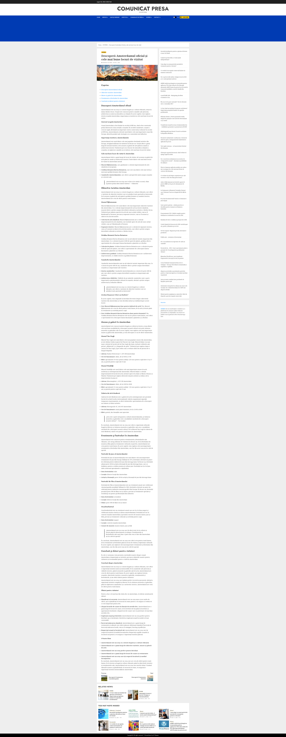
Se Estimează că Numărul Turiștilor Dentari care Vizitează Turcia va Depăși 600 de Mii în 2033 (173, 192)
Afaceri (141, 711)
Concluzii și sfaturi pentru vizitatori (113, 101)
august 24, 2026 (115, 717)
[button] (178, 17)
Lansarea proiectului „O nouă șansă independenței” (148, 714)
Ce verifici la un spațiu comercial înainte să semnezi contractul (116, 725)
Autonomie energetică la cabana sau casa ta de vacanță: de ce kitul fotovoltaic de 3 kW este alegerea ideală (174, 287)
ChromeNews (147, 735)
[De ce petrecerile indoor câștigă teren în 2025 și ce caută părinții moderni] (134, 725)
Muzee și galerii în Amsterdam (111, 95)
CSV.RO (163, 309)
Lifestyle (124, 17)
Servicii (104, 17)
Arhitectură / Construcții (115, 710)
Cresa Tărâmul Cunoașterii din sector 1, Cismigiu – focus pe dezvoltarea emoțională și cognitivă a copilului (173, 264)
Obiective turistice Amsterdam (111, 92)
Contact (156, 17)
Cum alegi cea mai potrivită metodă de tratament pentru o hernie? (178, 714)
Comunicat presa (143, 9)
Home (98, 17)
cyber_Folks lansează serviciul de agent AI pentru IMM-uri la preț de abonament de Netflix (173, 184)
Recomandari (113, 722)
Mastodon (163, 302)
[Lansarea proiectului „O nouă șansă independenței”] (134, 714)
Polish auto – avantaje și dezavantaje (171, 237)
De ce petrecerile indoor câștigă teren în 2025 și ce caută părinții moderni (148, 725)
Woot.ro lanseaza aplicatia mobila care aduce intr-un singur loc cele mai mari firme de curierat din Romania (173, 169)
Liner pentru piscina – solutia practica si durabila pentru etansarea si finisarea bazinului (172, 207)
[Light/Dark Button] (174, 17)
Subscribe (185, 17)
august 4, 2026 (144, 717)
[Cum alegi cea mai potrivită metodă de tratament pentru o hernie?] (164, 714)
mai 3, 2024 (117, 62)
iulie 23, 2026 (144, 729)
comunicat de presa (107, 62)
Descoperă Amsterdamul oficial (111, 89)
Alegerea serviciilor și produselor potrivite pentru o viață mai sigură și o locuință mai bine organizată (174, 273)
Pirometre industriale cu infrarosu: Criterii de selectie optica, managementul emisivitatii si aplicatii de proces (174, 139)
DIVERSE (148, 17)
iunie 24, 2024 (143, 698)
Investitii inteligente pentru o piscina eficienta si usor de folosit (118, 714)
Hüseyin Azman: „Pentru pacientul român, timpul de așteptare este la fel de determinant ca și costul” (174, 118)
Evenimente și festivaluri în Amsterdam (114, 98)
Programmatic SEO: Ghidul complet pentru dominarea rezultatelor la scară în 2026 (173, 214)
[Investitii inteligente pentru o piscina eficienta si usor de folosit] (103, 714)
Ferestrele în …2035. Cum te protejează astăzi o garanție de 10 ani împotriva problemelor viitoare (174, 250)
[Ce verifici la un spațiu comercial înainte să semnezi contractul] (103, 725)
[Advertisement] (143, 30)
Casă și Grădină (114, 17)
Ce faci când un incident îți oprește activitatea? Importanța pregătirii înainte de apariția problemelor (118, 696)
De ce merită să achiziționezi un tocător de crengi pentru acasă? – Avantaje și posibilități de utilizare (173, 161)
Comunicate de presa (136, 17)
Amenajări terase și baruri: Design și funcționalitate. (145, 695)
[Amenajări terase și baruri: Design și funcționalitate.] (133, 695)
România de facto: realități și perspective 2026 (174, 220)
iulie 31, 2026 (174, 717)
